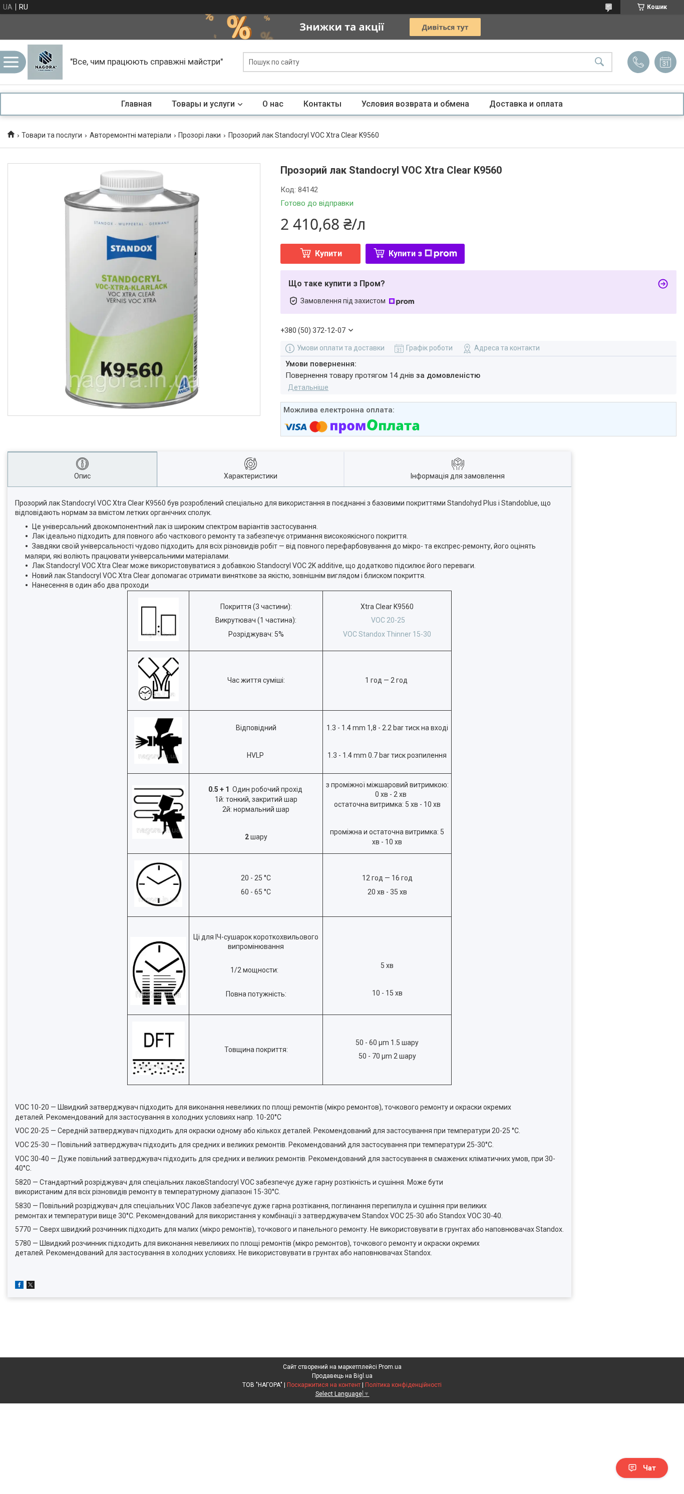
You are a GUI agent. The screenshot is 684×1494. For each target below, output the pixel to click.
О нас (272, 104)
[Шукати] (599, 62)
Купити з (405, 253)
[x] (31, 1286)
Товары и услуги (203, 104)
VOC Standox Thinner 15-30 (387, 634)
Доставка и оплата (526, 104)
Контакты (322, 104)
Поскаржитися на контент (324, 1384)
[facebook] (19, 1286)
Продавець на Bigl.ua (342, 1375)
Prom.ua (390, 1366)
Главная (136, 104)
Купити (328, 253)
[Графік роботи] (665, 62)
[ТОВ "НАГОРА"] (45, 62)
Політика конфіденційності (403, 1384)
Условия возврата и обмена (415, 104)
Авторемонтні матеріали (130, 135)
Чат (649, 1468)
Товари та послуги (52, 135)
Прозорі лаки (199, 135)
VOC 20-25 (388, 620)
